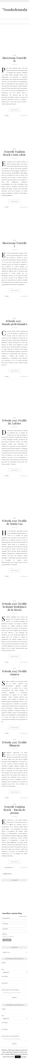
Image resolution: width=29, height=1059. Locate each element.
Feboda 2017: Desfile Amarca (14, 672)
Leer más (23, 1056)
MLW (14, 55)
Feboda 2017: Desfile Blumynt (14, 743)
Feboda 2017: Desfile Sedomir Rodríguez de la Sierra (14, 606)
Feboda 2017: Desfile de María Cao (14, 522)
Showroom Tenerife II (14, 59)
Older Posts (7, 874)
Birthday (4, 934)
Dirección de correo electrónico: (10, 990)
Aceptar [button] (18, 1056)
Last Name (5, 928)
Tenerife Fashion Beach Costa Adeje (14, 153)
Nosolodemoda (9, 867)
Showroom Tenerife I (14, 244)
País (3, 969)
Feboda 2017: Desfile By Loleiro (14, 422)
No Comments (23, 115)
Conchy (6, 115)
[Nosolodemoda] (14, 9)
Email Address (6, 918)
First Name (5, 923)
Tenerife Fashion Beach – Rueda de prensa (14, 809)
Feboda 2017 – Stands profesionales (14, 322)
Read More (14, 110)
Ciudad (3, 962)
